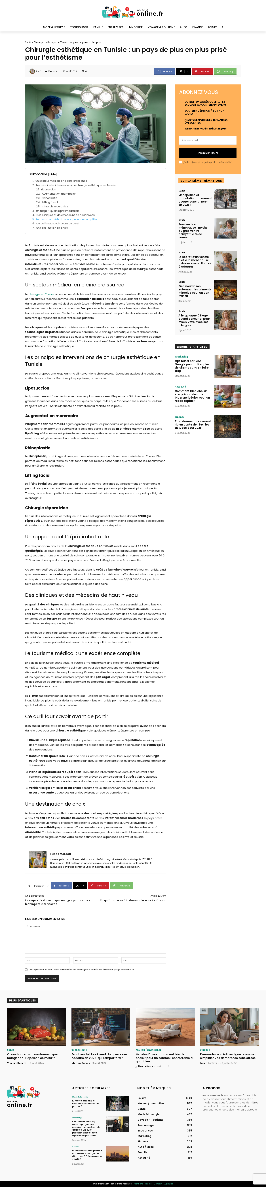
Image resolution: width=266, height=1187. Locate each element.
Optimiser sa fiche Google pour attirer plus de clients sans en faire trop (192, 366)
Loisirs (75, 1147)
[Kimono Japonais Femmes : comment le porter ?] (117, 1103)
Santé (28, 42)
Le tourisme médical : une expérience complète (66, 219)
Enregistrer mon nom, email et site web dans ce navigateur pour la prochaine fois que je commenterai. (82, 969)
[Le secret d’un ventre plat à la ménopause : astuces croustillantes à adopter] (225, 261)
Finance (180, 416)
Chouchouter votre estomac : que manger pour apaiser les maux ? (32, 1056)
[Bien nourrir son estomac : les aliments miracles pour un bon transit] (225, 290)
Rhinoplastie (49, 198)
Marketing (181, 356)
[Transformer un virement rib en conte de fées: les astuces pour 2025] (227, 426)
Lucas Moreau (48, 71)
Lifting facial (50, 202)
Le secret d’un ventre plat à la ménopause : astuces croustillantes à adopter (194, 262)
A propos (168, 1183)
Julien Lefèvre (144, 1066)
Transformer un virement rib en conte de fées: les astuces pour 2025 (193, 424)
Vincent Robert (16, 1062)
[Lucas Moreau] (32, 71)
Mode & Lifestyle (80, 1097)
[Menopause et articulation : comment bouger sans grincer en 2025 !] (225, 199)
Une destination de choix (52, 228)
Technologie (79, 1049)
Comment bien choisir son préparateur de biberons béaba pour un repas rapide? (192, 396)
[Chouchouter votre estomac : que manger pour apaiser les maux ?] (36, 1027)
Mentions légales (143, 1183)
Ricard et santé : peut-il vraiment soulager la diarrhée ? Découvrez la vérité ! (87, 1155)
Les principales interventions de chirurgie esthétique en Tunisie (76, 185)
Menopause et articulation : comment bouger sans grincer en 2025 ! (195, 200)
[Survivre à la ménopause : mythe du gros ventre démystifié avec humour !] (225, 228)
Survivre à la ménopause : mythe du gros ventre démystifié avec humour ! (193, 230)
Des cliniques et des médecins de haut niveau (66, 215)
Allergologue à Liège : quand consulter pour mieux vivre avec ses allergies (194, 320)
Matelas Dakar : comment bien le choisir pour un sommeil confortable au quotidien (165, 1057)
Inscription (208, 153)
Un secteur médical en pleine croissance (61, 181)
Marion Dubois (80, 1062)
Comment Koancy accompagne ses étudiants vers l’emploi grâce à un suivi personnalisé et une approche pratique (86, 1128)
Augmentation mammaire (59, 193)
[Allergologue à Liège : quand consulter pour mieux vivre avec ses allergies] (225, 320)
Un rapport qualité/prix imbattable (57, 211)
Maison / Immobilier (148, 1049)
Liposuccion (48, 189)
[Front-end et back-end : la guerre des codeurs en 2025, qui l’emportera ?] (100, 1027)
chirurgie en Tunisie (41, 294)
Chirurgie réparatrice (55, 206)
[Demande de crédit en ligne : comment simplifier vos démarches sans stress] (229, 1027)
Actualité (180, 386)
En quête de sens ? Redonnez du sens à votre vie (133, 900)
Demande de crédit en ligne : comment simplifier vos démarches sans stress (228, 1056)
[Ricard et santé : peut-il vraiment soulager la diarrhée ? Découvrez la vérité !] (117, 1153)
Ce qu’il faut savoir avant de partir (57, 223)
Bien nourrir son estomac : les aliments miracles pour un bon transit (195, 291)
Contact (158, 1183)
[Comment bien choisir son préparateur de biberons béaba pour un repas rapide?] (227, 396)
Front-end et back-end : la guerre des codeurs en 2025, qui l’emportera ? (99, 1056)
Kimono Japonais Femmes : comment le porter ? (85, 1103)
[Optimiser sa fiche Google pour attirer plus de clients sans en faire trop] (227, 366)
